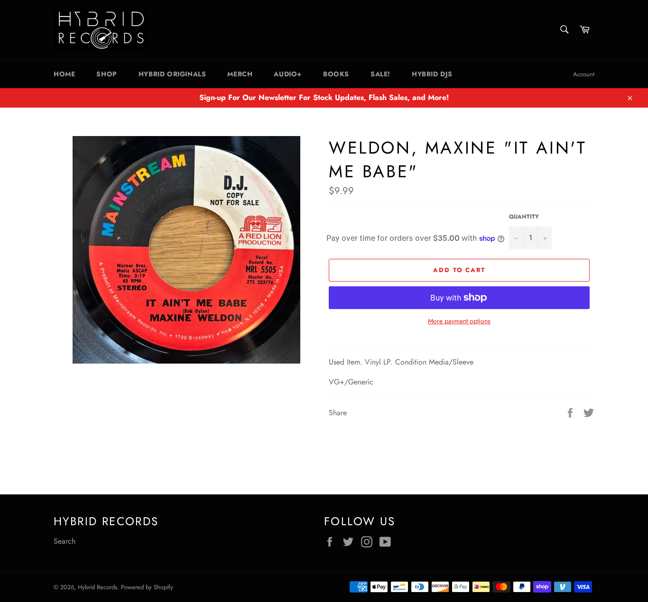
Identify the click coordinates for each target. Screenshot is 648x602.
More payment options (459, 321)
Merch (239, 74)
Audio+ (288, 74)
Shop (106, 74)
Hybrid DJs (432, 74)
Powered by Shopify (147, 587)
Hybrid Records (97, 587)
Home (64, 74)
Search (64, 541)
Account (583, 74)
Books (336, 74)
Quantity (524, 217)
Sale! (380, 74)
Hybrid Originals (172, 74)
